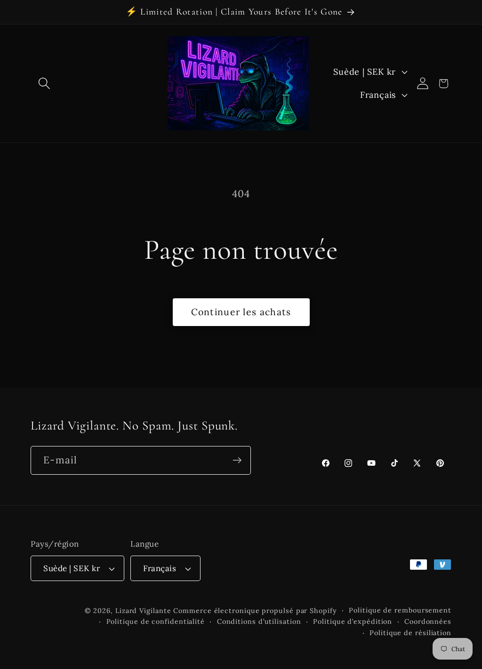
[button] (44, 83)
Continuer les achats (241, 312)
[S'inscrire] (237, 460)
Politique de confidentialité (155, 621)
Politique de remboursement (400, 610)
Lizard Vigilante (143, 610)
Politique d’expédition (352, 621)
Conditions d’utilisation (259, 621)
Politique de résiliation (410, 633)
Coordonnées (427, 621)
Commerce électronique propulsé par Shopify (255, 610)
